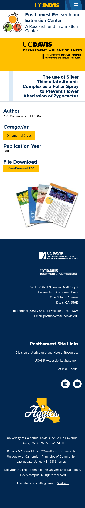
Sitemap (60, 461)
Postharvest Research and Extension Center (53, 17)
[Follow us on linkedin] (65, 383)
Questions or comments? (58, 451)
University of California (22, 456)
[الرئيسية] (12, 22)
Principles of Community (59, 456)
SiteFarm (63, 483)
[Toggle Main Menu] (76, 5)
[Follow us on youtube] (77, 383)
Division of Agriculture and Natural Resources (47, 352)
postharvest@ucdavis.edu (60, 316)
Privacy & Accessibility (22, 451)
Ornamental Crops (19, 135)
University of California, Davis (27, 438)
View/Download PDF (21, 168)
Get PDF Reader (67, 369)
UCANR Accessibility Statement (56, 360)
